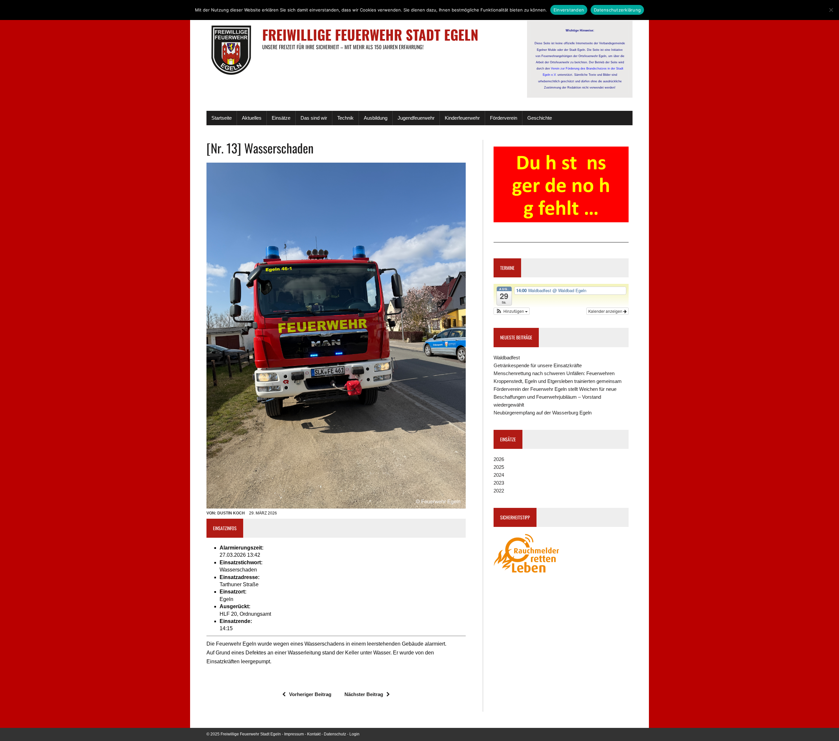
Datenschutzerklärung (617, 9)
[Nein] (831, 10)
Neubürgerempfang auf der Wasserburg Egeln (543, 412)
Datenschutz (335, 734)
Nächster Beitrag (363, 694)
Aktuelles (252, 118)
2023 (499, 483)
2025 (499, 467)
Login (354, 734)
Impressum (294, 734)
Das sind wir (314, 118)
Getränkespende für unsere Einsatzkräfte (538, 365)
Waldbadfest (507, 357)
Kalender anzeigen (605, 311)
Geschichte (539, 118)
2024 (499, 475)
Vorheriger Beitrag (310, 694)
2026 (499, 459)
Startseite (221, 118)
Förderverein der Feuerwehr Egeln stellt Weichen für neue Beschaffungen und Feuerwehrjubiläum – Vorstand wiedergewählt (555, 397)
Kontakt (314, 734)
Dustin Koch (231, 513)
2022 (499, 490)
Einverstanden (569, 9)
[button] (511, 311)
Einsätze (281, 118)
